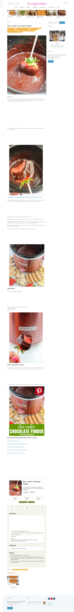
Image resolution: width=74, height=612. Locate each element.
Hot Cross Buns (49, 16)
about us (49, 602)
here (35, 229)
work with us (51, 7)
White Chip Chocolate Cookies (60, 17)
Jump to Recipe (9, 96)
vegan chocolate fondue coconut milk (27, 30)
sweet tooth (25, 569)
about (16, 7)
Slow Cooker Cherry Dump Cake (25, 101)
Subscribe (35, 7)
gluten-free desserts (16, 569)
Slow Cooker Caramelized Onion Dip (17, 450)
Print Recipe (25, 492)
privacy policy (50, 605)
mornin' (13, 584)
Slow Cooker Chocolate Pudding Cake (17, 444)
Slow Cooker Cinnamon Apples (15, 447)
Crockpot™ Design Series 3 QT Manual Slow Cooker (24, 197)
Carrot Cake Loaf (10, 16)
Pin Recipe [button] (32, 492)
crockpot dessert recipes (36, 28)
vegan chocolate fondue (13, 30)
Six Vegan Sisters (16, 33)
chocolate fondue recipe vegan (23, 28)
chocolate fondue (11, 28)
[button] (42, 516)
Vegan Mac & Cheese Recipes (40, 17)
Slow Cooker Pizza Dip (13, 441)
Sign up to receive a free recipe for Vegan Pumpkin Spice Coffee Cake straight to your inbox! (57, 55)
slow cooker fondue (34, 29)
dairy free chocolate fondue (22, 29)
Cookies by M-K (43, 7)
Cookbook (22, 7)
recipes (28, 7)
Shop (58, 7)
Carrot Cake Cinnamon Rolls (31, 17)
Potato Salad (19, 16)
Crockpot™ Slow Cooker (13, 369)
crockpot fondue (11, 29)
